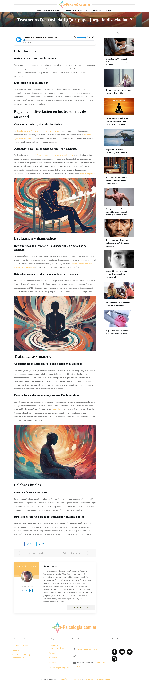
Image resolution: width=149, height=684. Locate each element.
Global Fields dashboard (87, 649)
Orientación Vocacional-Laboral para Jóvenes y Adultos (119, 53)
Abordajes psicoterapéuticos (56, 646)
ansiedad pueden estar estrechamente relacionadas (52, 155)
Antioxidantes (55, 662)
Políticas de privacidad (21, 645)
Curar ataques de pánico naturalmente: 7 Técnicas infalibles (119, 234)
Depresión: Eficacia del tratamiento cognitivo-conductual (119, 265)
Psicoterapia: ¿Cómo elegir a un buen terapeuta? (119, 295)
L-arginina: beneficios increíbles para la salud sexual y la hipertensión (119, 203)
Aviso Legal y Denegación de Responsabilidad (24, 656)
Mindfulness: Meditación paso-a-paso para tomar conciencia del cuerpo (119, 113)
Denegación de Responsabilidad (96, 679)
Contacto (15, 650)
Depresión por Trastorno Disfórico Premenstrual (119, 323)
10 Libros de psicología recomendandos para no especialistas (119, 172)
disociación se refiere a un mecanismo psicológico (38, 131)
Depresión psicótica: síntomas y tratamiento (119, 142)
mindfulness (57, 409)
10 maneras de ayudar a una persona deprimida (119, 82)
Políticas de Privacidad (71, 679)
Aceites (52, 653)
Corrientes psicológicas (59, 667)
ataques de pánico (87, 173)
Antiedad (53, 658)
